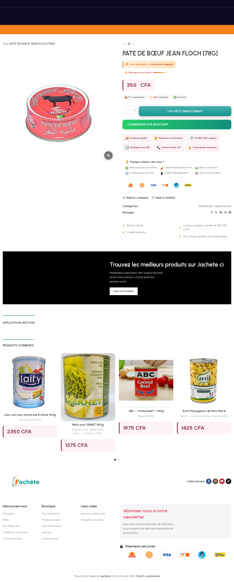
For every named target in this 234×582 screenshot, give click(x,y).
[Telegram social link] (230, 212)
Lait (21, 419)
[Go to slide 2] (119, 460)
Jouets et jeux (50, 538)
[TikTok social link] (228, 481)
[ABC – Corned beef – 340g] (146, 380)
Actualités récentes (92, 519)
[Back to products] (129, 44)
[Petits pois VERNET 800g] (88, 387)
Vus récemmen (51, 513)
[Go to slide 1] (115, 460)
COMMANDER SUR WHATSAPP (148, 124)
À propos (8, 513)
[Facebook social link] (212, 212)
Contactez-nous (13, 538)
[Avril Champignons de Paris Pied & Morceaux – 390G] (204, 380)
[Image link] (25, 481)
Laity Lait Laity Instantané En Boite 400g (30, 414)
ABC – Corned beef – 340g (146, 411)
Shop (6, 43)
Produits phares (51, 519)
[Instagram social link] (215, 481)
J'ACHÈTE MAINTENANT (185, 111)
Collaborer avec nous (16, 532)
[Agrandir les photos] (108, 155)
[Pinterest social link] (220, 212)
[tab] (19, 320)
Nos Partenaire (11, 526)
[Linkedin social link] (225, 212)
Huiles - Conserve (84, 433)
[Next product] (133, 44)
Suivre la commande (93, 513)
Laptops (47, 532)
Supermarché (223, 206)
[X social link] (216, 212)
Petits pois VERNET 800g (88, 424)
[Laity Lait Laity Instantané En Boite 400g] (30, 382)
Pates (99, 433)
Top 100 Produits (52, 526)
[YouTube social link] (222, 481)
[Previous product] (124, 44)
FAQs (6, 519)
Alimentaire (206, 206)
